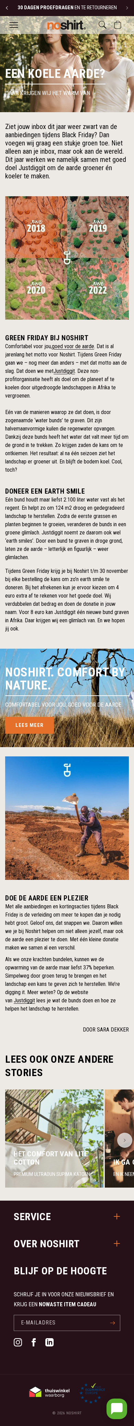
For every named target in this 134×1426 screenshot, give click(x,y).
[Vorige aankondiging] (7, 7)
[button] (13, 25)
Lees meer (29, 725)
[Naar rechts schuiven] (124, 1140)
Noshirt (74, 1413)
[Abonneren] (112, 1323)
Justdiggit (64, 371)
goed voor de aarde (73, 346)
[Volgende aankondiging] (127, 7)
